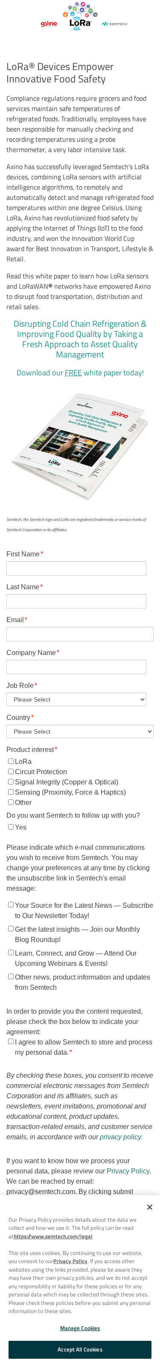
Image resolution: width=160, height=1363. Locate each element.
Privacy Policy (70, 1261)
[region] (80, 1279)
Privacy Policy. (129, 1171)
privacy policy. (121, 1137)
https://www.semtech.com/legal (53, 1236)
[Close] (149, 1207)
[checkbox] (80, 782)
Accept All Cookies (80, 1349)
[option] (80, 17)
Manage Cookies (80, 1328)
